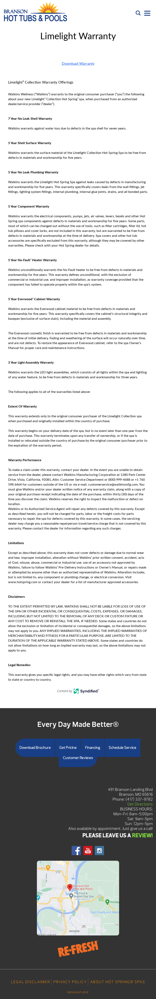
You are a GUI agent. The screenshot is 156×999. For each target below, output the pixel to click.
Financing (92, 747)
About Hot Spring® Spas (117, 981)
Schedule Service (122, 747)
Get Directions (140, 804)
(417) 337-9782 (139, 799)
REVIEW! (142, 835)
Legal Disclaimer (30, 981)
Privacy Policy (70, 981)
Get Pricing (68, 747)
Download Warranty (78, 64)
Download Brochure (35, 747)
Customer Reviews (78, 758)
